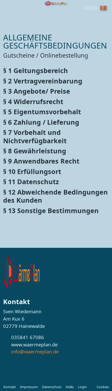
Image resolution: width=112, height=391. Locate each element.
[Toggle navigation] (103, 8)
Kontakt (9, 386)
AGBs (70, 386)
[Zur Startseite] (21, 271)
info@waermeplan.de (35, 351)
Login (82, 386)
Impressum (29, 386)
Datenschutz (51, 386)
